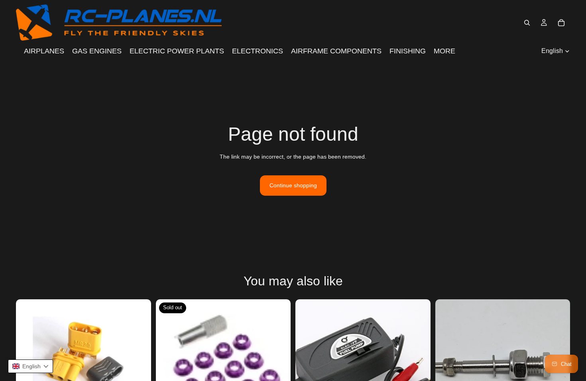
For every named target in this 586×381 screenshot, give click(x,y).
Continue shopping (293, 185)
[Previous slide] (447, 367)
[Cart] (561, 22)
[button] (30, 366)
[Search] (527, 22)
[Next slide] (139, 367)
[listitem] (444, 51)
